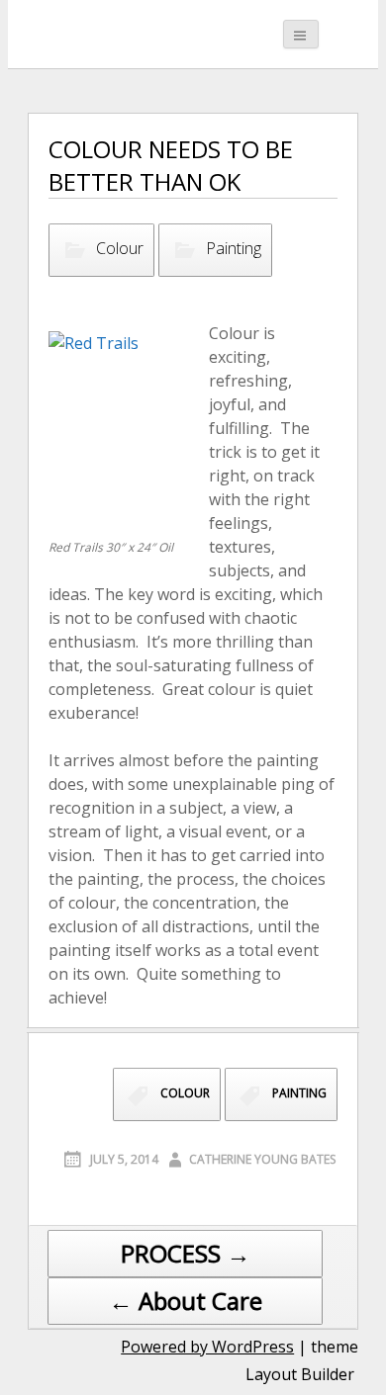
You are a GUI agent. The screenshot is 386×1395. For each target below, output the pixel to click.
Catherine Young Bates (262, 1159)
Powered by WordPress (207, 1346)
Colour (120, 248)
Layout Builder (299, 1374)
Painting (233, 248)
